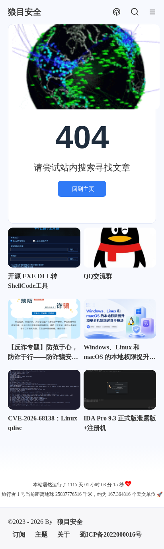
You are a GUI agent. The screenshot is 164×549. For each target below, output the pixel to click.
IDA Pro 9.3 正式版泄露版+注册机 (120, 423)
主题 (41, 534)
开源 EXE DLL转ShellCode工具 (32, 281)
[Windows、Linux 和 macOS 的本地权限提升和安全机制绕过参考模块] (120, 319)
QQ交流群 (98, 276)
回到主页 (83, 189)
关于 (63, 534)
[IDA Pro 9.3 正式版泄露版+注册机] (120, 390)
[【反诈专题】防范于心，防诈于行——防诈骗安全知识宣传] (44, 319)
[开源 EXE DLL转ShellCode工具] (44, 248)
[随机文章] (116, 12)
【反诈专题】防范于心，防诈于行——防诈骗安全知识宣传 (43, 353)
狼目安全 (70, 521)
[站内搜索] (134, 12)
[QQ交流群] (120, 248)
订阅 (19, 534)
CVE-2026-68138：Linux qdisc (42, 423)
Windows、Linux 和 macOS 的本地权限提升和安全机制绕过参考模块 (120, 353)
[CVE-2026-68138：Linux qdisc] (44, 390)
